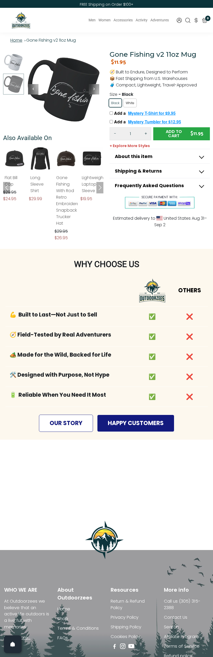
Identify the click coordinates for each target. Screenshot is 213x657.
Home (16, 40)
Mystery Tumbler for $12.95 (154, 122)
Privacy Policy (124, 617)
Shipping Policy (126, 627)
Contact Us (175, 617)
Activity (142, 20)
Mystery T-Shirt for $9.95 (152, 113)
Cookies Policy (125, 637)
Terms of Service (181, 646)
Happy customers (136, 423)
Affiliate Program (181, 637)
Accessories (123, 20)
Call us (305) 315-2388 (182, 604)
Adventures (159, 20)
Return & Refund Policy (128, 604)
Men (92, 20)
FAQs (62, 638)
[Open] (13, 644)
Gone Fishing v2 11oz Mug (51, 40)
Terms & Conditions (78, 628)
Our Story (66, 423)
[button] (99, 187)
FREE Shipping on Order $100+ (106, 4)
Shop (62, 619)
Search (171, 627)
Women (104, 20)
